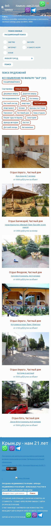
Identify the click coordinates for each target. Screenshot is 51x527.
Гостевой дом (23, 113)
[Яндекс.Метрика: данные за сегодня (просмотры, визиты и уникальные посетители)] (22, 478)
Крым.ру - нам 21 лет (25, 443)
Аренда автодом (11, 122)
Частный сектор (10, 103)
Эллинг (22, 108)
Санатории (31, 118)
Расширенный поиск (12, 82)
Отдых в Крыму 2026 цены (20, 490)
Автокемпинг (27, 127)
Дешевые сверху (11, 94)
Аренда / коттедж (37, 108)
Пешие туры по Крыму (13, 118)
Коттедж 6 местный (25, 373)
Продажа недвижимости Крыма (17, 483)
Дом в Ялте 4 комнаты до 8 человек (25, 422)
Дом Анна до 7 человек (25, 176)
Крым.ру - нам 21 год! (28, 5)
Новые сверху (21, 89)
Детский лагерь (10, 127)
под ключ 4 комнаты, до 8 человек (25, 276)
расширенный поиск (15, 35)
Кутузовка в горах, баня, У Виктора (25, 324)
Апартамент (9, 108)
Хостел (26, 122)
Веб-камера (9, 7)
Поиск (8, 64)
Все (23, 98)
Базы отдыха (39, 113)
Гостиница (34, 98)
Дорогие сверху (29, 94)
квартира (26, 103)
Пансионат (8, 113)
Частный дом (40, 103)
